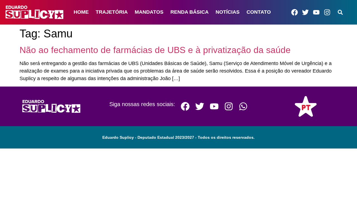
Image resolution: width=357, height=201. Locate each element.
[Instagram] (327, 12)
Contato (259, 12)
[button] (340, 12)
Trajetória (112, 12)
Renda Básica (189, 12)
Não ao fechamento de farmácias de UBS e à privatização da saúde (155, 50)
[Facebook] (294, 12)
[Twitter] (305, 12)
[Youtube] (316, 12)
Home (81, 12)
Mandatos (149, 12)
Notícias (228, 12)
